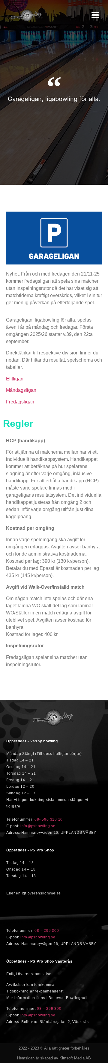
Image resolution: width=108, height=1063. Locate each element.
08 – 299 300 (46, 931)
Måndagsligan (21, 390)
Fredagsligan (20, 401)
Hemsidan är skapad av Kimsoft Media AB (54, 1058)
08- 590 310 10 (48, 819)
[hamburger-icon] (95, 15)
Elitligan (14, 378)
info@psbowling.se (38, 826)
